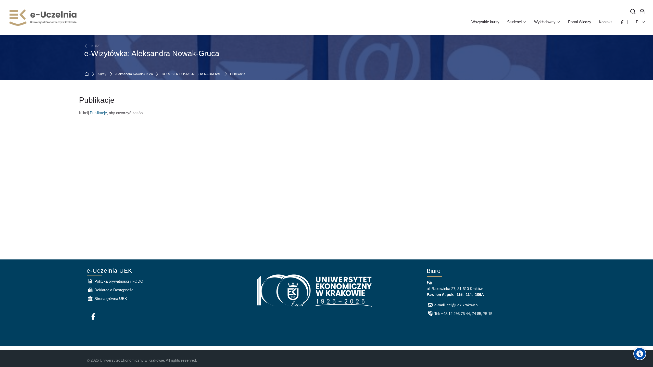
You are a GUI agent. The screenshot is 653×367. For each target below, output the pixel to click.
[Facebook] (93, 316)
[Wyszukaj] (633, 12)
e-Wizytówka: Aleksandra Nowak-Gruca (151, 53)
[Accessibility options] (639, 353)
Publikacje (237, 74)
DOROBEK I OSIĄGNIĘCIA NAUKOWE (191, 74)
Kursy (102, 74)
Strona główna (87, 74)
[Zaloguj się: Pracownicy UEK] (642, 12)
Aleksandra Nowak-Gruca (134, 74)
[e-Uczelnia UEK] (43, 18)
